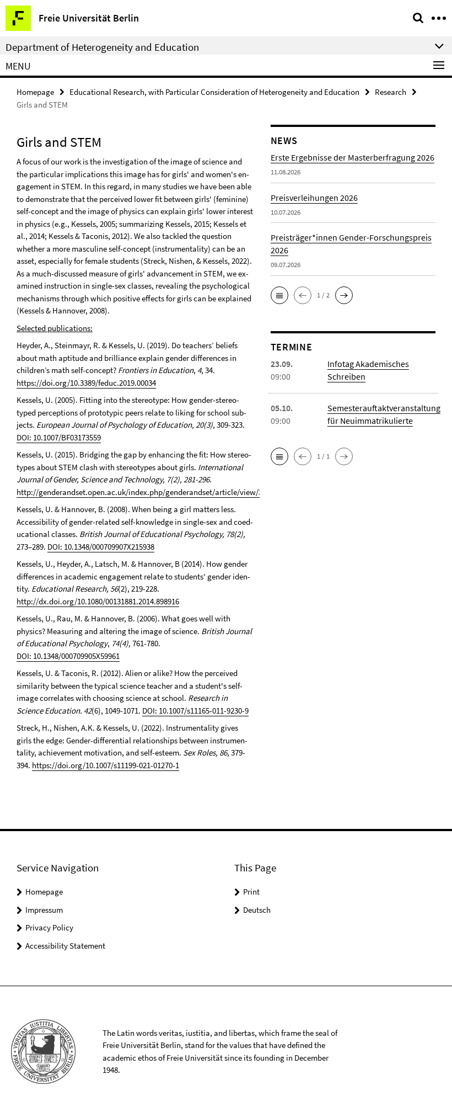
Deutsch (257, 910)
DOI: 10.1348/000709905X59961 (68, 656)
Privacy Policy (49, 927)
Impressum (44, 910)
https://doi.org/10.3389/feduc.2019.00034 (86, 382)
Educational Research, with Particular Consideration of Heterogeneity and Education (214, 92)
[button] (279, 295)
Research (390, 92)
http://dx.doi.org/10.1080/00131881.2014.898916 (98, 601)
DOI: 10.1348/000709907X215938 (100, 546)
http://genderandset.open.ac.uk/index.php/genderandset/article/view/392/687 (150, 492)
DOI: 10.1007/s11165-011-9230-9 (195, 710)
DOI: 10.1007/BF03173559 (59, 437)
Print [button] (251, 891)
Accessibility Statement (65, 945)
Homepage (35, 92)
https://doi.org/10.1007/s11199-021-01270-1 (105, 765)
